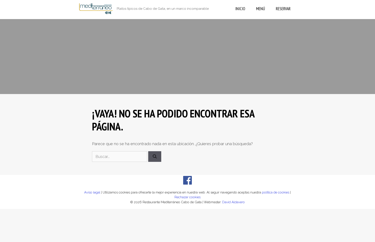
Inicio (240, 8)
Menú (260, 8)
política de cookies (275, 192)
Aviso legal (92, 192)
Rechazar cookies (187, 197)
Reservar (283, 8)
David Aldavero (233, 202)
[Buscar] (154, 156)
